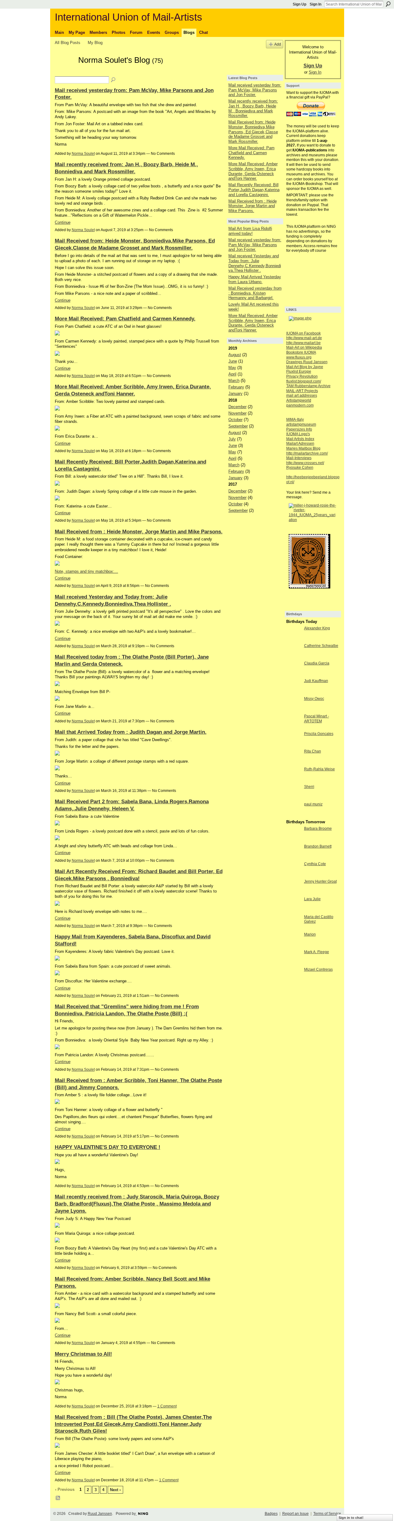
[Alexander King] (293, 639)
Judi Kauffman (316, 681)
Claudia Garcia (316, 663)
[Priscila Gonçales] (293, 745)
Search (388, 4)
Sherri (309, 787)
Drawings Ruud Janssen (307, 362)
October (235, 419)
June (232, 361)
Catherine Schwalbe (321, 646)
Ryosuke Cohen (299, 467)
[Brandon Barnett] (293, 857)
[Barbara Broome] (293, 839)
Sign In (315, 4)
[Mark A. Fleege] (293, 963)
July (232, 439)
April (232, 374)
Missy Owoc (314, 698)
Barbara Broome (318, 828)
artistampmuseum (301, 424)
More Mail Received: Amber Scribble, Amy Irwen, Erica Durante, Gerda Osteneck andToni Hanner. (253, 171)
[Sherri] (293, 798)
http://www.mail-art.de (304, 338)
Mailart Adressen (300, 443)
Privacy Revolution (302, 376)
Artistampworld (298, 400)
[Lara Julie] (293, 910)
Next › (115, 1489)
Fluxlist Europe (298, 371)
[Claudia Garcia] (293, 674)
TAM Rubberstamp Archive (308, 386)
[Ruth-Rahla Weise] (293, 780)
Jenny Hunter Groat (320, 881)
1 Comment (167, 1406)
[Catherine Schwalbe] (293, 657)
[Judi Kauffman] (293, 692)
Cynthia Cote (315, 864)
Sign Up (299, 4)
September (238, 426)
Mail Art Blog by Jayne (304, 367)
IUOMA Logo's (298, 434)
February (236, 387)
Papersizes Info (299, 429)
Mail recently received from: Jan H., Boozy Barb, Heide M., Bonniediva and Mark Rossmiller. (253, 108)
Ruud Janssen (100, 1513)
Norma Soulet (83, 153)
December (237, 406)
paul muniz (313, 804)
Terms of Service (327, 1513)
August (234, 354)
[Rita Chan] (293, 762)
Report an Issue (295, 1513)
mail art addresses (301, 395)
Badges (271, 1513)
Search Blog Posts (113, 80)
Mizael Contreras (318, 969)
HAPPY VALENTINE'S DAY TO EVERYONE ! (107, 1147)
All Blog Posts (67, 42)
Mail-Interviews (299, 458)
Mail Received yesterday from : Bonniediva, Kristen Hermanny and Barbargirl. (255, 293)
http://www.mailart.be (303, 343)
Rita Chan (312, 751)
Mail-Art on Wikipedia (304, 347)
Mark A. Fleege (316, 952)
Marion (310, 934)
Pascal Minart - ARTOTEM (316, 718)
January (235, 393)
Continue (62, 222)
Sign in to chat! (351, 1517)
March (233, 380)
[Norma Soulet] (64, 71)
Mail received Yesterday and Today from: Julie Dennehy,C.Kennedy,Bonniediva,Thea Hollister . (254, 263)
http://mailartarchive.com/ (307, 453)
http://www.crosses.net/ (305, 463)
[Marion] (293, 945)
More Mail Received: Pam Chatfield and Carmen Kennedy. (125, 318)
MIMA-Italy (295, 419)
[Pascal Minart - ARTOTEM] (293, 727)
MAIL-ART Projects (302, 391)
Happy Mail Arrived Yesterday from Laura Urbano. (254, 279)
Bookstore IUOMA (301, 352)
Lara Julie (312, 899)
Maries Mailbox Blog (303, 448)
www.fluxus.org (299, 357)
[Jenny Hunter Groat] (293, 892)
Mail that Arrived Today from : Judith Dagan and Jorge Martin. (131, 732)
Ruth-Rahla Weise (319, 769)
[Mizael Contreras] (293, 980)
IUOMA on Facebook (303, 333)
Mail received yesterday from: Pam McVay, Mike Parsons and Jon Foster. (254, 90)
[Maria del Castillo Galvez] (293, 928)
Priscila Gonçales (318, 734)
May (232, 367)
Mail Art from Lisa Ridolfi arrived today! (250, 231)
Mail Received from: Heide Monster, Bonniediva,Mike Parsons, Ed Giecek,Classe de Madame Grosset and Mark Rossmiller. (253, 132)
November (237, 413)
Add (277, 44)
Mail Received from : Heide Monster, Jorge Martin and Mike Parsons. (139, 531)
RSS (58, 1498)
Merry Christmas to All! (83, 1354)
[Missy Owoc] (293, 710)
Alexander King (317, 628)
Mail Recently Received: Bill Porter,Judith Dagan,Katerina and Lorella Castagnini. (253, 190)
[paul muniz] (293, 815)
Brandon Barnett (318, 846)
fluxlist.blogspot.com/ (303, 381)
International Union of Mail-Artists (128, 17)
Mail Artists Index (300, 439)
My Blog (95, 42)
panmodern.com (300, 405)
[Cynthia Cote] (293, 875)
